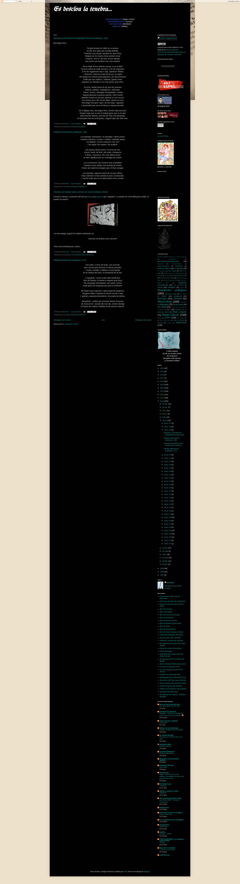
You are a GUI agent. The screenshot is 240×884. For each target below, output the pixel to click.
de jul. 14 (167, 501)
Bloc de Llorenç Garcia (168, 620)
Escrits (160, 287)
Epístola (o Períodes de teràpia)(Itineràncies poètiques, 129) (80, 38)
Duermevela (164, 825)
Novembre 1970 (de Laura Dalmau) (173, 680)
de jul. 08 (167, 521)
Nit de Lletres (178, 304)
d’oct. (164, 411)
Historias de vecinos (166, 753)
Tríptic (169, 323)
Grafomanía (164, 808)
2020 (162, 368)
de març (165, 558)
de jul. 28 (167, 455)
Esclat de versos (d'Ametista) (170, 648)
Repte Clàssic (170, 314)
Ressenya (160, 318)
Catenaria (162, 786)
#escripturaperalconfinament (168, 261)
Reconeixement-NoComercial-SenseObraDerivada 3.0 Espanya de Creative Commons (172, 52)
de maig (165, 551)
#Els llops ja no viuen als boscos (176, 257)
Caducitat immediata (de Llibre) (171, 635)
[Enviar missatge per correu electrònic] (84, 123)
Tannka (160, 323)
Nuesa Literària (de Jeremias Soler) (173, 683)
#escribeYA (172, 259)
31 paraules (178, 268)
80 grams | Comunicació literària (169, 759)
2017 (162, 378)
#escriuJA (160, 264)
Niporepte (164, 304)
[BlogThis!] (90, 124)
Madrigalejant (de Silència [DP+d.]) (173, 677)
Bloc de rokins (165, 626)
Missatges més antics (143, 320)
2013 (162, 391)
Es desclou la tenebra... (82, 9)
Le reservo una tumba (167, 850)
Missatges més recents (62, 320)
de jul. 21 (167, 478)
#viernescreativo (164, 268)
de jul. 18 (167, 488)
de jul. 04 (167, 534)
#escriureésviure (177, 264)
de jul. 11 (167, 511)
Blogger (147, 871)
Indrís (182, 287)
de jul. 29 (167, 430)
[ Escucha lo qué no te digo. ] (171, 813)
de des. (165, 404)
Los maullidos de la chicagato (171, 820)
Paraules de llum (165, 746)
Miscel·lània (90, 255)
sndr (125, 871)
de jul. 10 (167, 514)
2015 (162, 385)
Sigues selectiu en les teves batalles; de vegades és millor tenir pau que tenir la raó (171, 776)
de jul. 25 (167, 465)
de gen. (165, 564)
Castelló (160, 275)
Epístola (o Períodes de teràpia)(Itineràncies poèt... (174, 434)
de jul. (164, 420)
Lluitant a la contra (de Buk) (170, 674)
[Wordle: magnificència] (167, 38)
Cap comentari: (76, 123)
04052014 (162, 793)
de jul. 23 (167, 471)
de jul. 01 (167, 544)
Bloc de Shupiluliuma (167, 629)
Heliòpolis (171, 287)
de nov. (165, 407)
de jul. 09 (167, 517)
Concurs (167, 275)
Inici (103, 320)
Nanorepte (183, 302)
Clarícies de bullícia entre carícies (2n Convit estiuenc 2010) (80, 192)
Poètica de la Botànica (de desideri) (173, 689)
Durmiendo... (163, 826)
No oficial (162, 307)
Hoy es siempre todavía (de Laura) (173, 664)
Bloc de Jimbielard (166, 618)
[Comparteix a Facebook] (93, 124)
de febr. (165, 561)
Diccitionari (164, 773)
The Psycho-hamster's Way (170, 798)
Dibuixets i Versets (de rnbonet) (171, 640)
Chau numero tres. (165, 814)
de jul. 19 (167, 484)
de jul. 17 (167, 491)
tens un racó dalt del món (169, 704)
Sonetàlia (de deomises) (169, 692)
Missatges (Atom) (71, 324)
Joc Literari (183, 294)
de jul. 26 (167, 461)
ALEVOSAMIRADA (166, 752)
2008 (162, 572)
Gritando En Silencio (167, 712)
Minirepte (178, 298)
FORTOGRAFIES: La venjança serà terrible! (171, 840)
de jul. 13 (167, 504)
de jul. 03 (167, 537)
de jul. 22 (167, 475)
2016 (162, 381)
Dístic (174, 285)
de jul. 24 (167, 468)
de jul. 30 (167, 427)
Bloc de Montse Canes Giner (170, 623)
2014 (162, 388)
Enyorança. (163, 767)
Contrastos (163, 723)
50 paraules (161, 271)
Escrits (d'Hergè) (166, 651)
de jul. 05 (167, 530)
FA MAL (162, 842)
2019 (162, 371)
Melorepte (162, 298)
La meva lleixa (163, 136)
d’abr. (164, 554)
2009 (162, 568)
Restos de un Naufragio (168, 728)
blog (90, 197)
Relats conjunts (179, 312)
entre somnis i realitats (168, 721)
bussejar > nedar (165, 834)
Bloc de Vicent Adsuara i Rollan (171, 632)
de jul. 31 (167, 423)
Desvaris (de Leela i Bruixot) (170, 638)
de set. (165, 414)
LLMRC (164, 296)
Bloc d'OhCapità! (166, 612)
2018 (162, 375)
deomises (170, 583)
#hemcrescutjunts (163, 266)
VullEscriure (181, 322)
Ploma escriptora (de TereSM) (171, 686)
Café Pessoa (164, 855)
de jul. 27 (167, 458)
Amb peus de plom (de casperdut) (172, 601)
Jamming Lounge (171, 294)
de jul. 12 (167, 507)
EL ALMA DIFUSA (166, 735)
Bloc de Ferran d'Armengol (170, 615)
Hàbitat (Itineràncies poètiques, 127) (69, 260)
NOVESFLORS (165, 744)
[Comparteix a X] (92, 124)
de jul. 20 (167, 481)
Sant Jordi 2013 (165, 320)
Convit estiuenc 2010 (78, 255)
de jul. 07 (167, 524)
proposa (99, 197)
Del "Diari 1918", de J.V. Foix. (169, 706)
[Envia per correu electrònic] (88, 124)
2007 (162, 575)
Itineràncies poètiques (78, 126)
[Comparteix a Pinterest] (95, 124)
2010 (162, 401)
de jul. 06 (167, 527)
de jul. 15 (167, 498)
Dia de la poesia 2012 (171, 280)
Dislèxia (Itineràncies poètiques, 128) (70, 132)
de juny (165, 548)
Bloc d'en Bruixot (166, 609)
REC (168, 309)
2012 (162, 394)
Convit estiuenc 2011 (167, 278)
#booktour (161, 257)
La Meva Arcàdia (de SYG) (170, 667)
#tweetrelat (179, 266)
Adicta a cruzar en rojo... (169, 791)
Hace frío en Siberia (167, 848)
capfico (162, 832)
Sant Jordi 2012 (182, 318)
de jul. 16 (167, 494)
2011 (162, 398)
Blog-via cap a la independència (174, 273)
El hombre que (165, 784)
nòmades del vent (166, 765)
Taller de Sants (178, 320)
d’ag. (164, 417)
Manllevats (178, 296)
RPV (168, 317)
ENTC (182, 285)
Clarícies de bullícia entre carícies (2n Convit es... (173, 444)
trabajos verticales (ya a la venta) (171, 730)
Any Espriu (172, 271)
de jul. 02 (167, 540)
